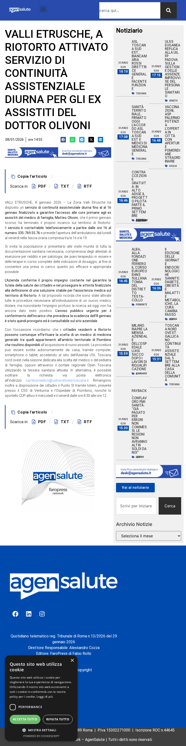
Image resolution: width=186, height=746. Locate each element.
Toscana (141, 93)
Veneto (173, 100)
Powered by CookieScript (41, 736)
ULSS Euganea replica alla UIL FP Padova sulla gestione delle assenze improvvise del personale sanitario (172, 69)
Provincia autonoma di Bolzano (142, 220)
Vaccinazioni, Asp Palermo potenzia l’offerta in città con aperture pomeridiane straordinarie (173, 134)
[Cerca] (168, 10)
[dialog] (41, 698)
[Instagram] (42, 614)
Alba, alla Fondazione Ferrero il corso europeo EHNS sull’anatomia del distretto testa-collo (139, 274)
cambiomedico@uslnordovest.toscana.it (57, 380)
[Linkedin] (29, 614)
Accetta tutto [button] (25, 719)
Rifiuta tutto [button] (57, 719)
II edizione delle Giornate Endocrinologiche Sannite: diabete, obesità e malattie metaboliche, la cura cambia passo (173, 282)
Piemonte (141, 304)
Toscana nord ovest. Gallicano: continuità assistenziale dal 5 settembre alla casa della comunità (173, 353)
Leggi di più (45, 696)
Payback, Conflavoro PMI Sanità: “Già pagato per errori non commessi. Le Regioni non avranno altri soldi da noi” (139, 421)
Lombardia (141, 373)
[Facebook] (15, 614)
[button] (43, 9)
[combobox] (129, 10)
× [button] (72, 660)
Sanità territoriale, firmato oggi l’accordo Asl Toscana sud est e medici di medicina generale (139, 130)
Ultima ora (173, 319)
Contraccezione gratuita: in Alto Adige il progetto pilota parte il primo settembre (140, 194)
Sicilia (173, 166)
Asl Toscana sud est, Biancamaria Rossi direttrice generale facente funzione (139, 65)
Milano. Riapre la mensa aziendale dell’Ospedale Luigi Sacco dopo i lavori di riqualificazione (140, 347)
